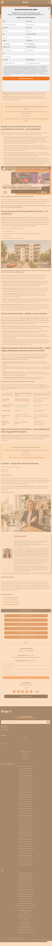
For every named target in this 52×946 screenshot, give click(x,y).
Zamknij (49, 9)
